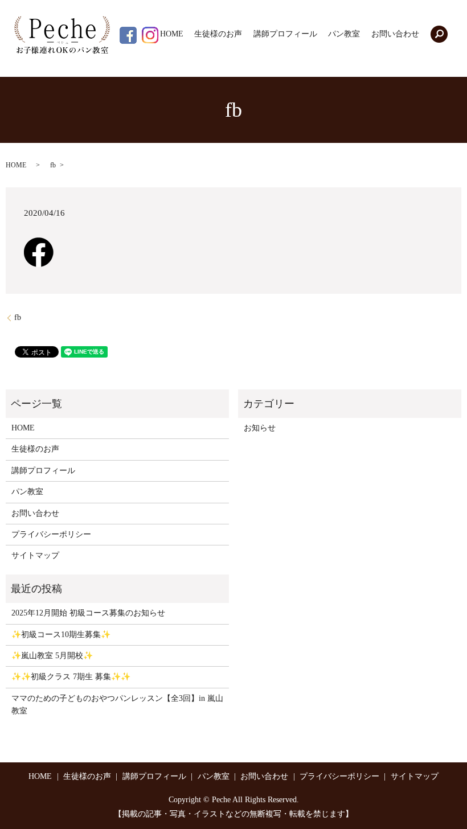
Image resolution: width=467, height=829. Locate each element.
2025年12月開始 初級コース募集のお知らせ (88, 613)
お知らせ (260, 428)
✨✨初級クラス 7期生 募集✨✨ (70, 676)
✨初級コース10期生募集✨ (60, 634)
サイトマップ (35, 555)
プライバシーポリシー (51, 534)
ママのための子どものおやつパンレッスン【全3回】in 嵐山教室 (117, 704)
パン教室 (344, 34)
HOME (171, 34)
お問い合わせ (395, 34)
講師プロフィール (285, 34)
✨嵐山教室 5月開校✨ (52, 655)
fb (17, 317)
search (439, 34)
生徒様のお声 (218, 34)
